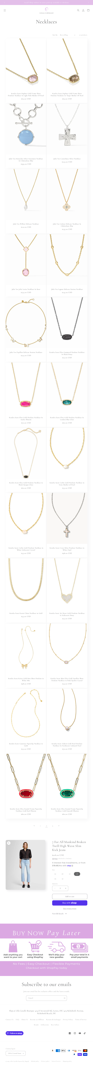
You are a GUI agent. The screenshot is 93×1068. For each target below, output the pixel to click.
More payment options (69, 908)
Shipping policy (67, 1061)
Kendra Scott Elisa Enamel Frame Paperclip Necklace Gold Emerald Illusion (67, 810)
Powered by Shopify (23, 1061)
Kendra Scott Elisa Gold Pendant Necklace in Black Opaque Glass (26, 484)
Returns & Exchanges (53, 1020)
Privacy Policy (68, 1020)
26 (64, 874)
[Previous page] (34, 825)
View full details (58, 914)
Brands (36, 1025)
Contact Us (9, 1020)
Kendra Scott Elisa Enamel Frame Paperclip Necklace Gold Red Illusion (26, 810)
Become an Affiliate (37, 1020)
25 (56, 874)
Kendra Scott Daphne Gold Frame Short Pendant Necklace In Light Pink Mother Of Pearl (26, 94)
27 (71, 874)
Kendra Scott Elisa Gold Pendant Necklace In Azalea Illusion (26, 418)
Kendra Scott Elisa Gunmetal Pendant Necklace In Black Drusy (66, 353)
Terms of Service (81, 1020)
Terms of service (56, 1061)
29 (56, 879)
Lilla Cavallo (14, 1061)
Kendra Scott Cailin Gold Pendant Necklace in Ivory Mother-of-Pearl (67, 484)
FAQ (17, 1020)
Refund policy (35, 1061)
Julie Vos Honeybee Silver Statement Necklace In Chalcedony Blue (26, 160)
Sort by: (55, 35)
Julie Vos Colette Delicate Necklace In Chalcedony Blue (67, 225)
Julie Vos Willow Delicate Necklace (26, 224)
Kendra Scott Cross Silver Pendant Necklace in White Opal (67, 549)
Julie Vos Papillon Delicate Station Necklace (26, 352)
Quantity (55, 884)
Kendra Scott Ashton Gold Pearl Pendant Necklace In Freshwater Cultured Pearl (67, 745)
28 (77, 874)
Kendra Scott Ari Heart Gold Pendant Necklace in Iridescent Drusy (67, 614)
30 (64, 879)
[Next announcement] (88, 2)
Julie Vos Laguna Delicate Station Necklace (67, 289)
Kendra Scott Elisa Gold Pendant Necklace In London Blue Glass (67, 418)
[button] (4, 10)
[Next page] (58, 825)
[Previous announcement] (4, 2)
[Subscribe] (64, 998)
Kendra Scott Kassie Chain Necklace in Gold (26, 613)
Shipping (55, 858)
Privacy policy (45, 1061)
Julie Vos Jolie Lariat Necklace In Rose (26, 289)
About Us (24, 1020)
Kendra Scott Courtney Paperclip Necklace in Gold (26, 745)
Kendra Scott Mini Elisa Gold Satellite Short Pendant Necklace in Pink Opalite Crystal (67, 679)
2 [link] (46, 826)
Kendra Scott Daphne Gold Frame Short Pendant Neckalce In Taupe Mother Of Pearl (67, 94)
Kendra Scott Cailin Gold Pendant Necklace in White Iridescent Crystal (26, 549)
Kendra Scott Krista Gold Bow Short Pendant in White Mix (26, 679)
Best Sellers (55, 1025)
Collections (45, 1025)
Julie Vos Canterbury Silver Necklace (67, 159)
